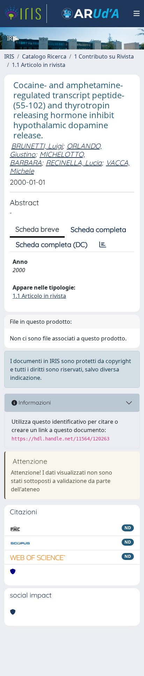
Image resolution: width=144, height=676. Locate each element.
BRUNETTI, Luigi (37, 145)
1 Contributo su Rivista (104, 56)
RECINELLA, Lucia (74, 162)
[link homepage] (25, 13)
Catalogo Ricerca (44, 56)
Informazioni (34, 402)
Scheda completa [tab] (98, 229)
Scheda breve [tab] (37, 229)
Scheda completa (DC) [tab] (51, 244)
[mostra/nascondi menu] (137, 13)
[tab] (102, 244)
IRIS (9, 56)
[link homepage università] (90, 13)
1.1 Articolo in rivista (38, 65)
